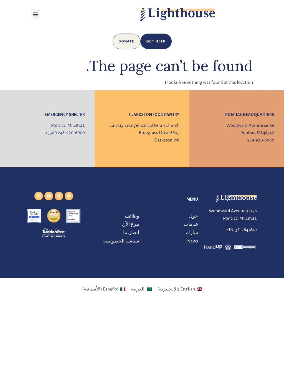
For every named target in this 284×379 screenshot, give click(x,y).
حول (193, 216)
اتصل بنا (131, 232)
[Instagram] (59, 196)
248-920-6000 (260, 140)
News (192, 241)
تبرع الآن (130, 224)
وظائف (132, 216)
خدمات (191, 224)
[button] (35, 14)
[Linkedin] (38, 196)
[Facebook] (69, 196)
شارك (192, 232)
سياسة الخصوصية (121, 241)
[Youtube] (48, 196)
